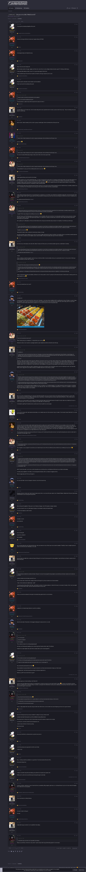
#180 (77, 530)
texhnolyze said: (21, 349)
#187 (77, 632)
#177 (77, 491)
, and (24, 33)
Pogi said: (19, 150)
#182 (77, 556)
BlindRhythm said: (21, 262)
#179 (77, 516)
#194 (77, 757)
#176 (77, 478)
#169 (77, 347)
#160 (77, 147)
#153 (77, 50)
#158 (77, 120)
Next (22, 21)
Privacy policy (67, 867)
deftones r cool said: (21, 95)
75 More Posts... (75, 848)
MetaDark (12, 867)
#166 (77, 282)
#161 (77, 161)
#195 (77, 770)
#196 (77, 783)
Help (72, 867)
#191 (77, 712)
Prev (10, 21)
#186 (77, 619)
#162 (77, 175)
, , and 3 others (27, 435)
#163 (77, 192)
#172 (77, 410)
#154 (77, 64)
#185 (77, 606)
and (22, 88)
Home (74, 867)
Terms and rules (62, 867)
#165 (77, 241)
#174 (77, 439)
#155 (77, 79)
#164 (77, 205)
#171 (77, 393)
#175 (77, 453)
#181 (77, 543)
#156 (77, 92)
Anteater (31, 199)
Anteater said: (20, 208)
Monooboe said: (20, 224)
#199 (77, 822)
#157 (77, 107)
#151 (77, 24)
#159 (77, 133)
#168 (77, 333)
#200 (77, 835)
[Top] (76, 867)
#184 (77, 592)
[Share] (75, 24)
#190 (77, 691)
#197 (77, 796)
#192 (77, 732)
